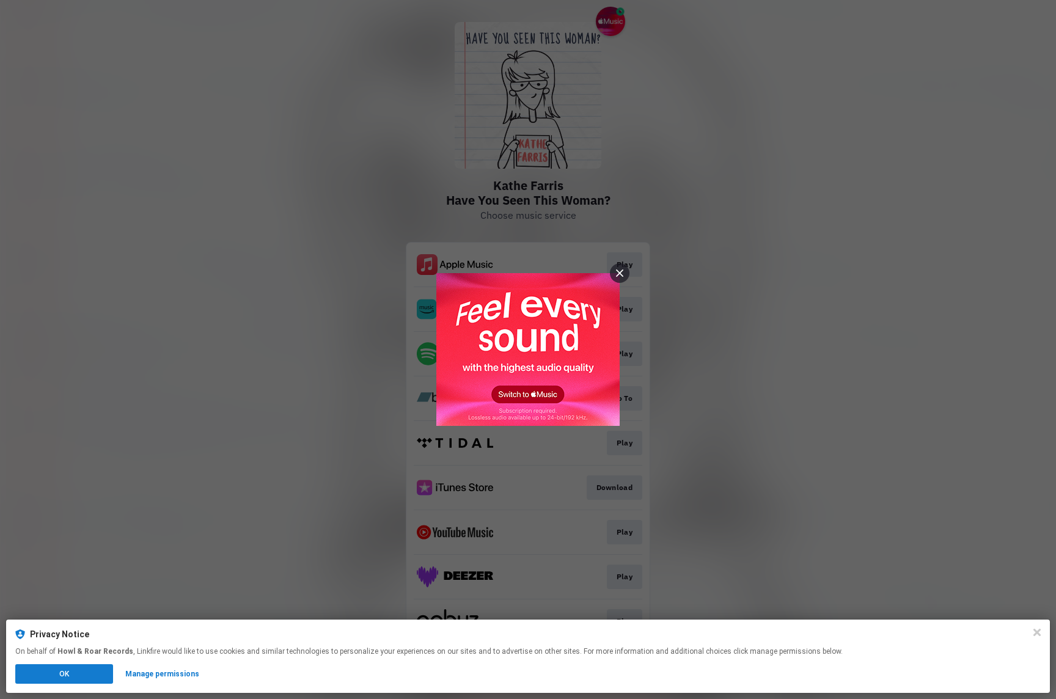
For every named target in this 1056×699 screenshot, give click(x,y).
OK (64, 674)
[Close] (1037, 632)
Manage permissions (162, 674)
